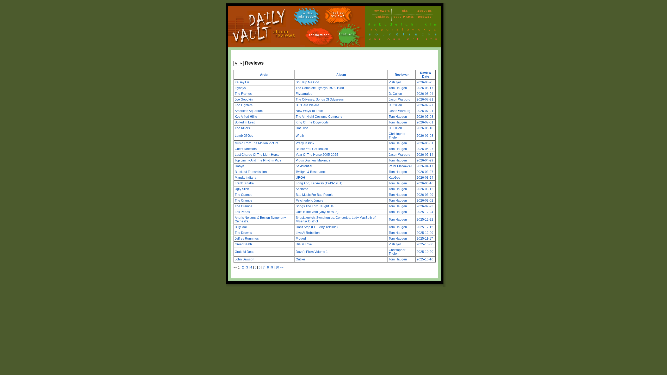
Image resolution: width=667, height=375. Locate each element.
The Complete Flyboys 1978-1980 (320, 88)
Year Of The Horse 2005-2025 (317, 155)
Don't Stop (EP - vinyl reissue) (317, 227)
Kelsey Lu (242, 82)
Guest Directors (246, 149)
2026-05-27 (425, 149)
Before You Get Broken (312, 149)
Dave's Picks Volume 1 (312, 252)
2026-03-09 (425, 195)
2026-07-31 (425, 99)
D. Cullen (395, 94)
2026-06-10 (425, 128)
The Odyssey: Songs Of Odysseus (320, 99)
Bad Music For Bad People (315, 195)
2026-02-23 (425, 206)
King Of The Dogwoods (312, 122)
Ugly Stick (242, 189)
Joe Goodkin (244, 99)
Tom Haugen (398, 88)
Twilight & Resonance (311, 172)
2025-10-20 (425, 252)
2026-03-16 (425, 183)
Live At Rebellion (308, 233)
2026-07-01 (425, 122)
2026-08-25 (425, 82)
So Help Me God (307, 82)
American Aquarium (249, 111)
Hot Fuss (302, 128)
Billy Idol (241, 227)
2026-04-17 (425, 166)
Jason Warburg (399, 99)
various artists (404, 40)
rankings (382, 17)
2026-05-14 (425, 155)
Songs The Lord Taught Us (315, 206)
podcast (424, 17)
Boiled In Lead (245, 122)
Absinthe (302, 189)
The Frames (243, 94)
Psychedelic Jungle (309, 200)
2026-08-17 (425, 88)
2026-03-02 (425, 200)
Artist (264, 75)
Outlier (300, 259)
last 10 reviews (338, 15)
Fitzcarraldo (304, 94)
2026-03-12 (425, 189)
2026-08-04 (425, 94)
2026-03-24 (425, 177)
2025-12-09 (425, 233)
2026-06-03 (425, 136)
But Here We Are (307, 105)
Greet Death (243, 244)
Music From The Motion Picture (257, 143)
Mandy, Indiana (245, 177)
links (404, 11)
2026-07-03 (425, 116)
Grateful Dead (245, 252)
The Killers (242, 128)
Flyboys (240, 88)
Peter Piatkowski (400, 166)
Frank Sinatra (244, 183)
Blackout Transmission (251, 172)
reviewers (382, 11)
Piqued (301, 238)
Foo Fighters (243, 105)
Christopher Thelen (397, 135)
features (347, 35)
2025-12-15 (425, 227)
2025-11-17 (425, 238)
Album (341, 75)
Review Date (425, 74)
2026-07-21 (425, 111)
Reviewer (402, 75)
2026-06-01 (425, 143)
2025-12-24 (425, 212)
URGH (300, 177)
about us (424, 11)
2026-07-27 (425, 105)
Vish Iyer (395, 82)
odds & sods (403, 17)
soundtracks (405, 35)
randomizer (319, 36)
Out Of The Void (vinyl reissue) (317, 212)
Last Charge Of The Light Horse (257, 155)
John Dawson (244, 259)
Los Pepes (242, 212)
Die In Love (304, 244)
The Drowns (243, 233)
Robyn (239, 166)
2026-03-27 (425, 172)
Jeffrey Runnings (247, 238)
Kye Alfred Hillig (246, 116)
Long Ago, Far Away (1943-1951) (319, 183)
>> (281, 267)
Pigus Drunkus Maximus (313, 160)
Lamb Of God (244, 136)
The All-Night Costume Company (319, 116)
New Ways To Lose (309, 111)
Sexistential (304, 166)
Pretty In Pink (305, 143)
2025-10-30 (425, 244)
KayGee (394, 177)
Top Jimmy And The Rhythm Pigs (258, 160)
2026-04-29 (425, 160)
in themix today (307, 16)
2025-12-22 (425, 219)
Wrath (300, 136)
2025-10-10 (425, 259)
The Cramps (243, 195)
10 (277, 267)
